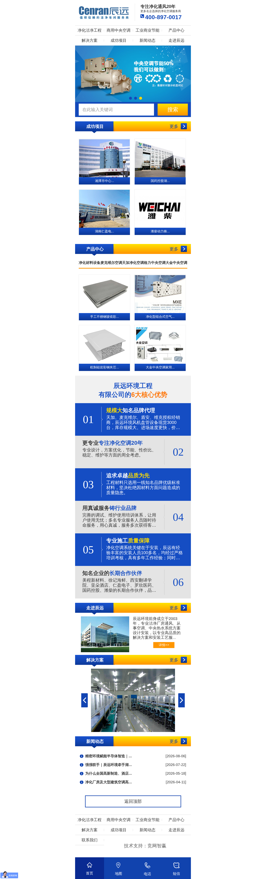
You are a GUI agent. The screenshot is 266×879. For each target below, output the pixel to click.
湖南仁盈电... (104, 231)
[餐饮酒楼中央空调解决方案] (133, 700)
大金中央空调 (176, 263)
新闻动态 (147, 40)
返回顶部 (133, 801)
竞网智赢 (156, 845)
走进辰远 (176, 40)
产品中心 (176, 30)
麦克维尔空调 (111, 263)
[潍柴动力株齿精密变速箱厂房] (160, 208)
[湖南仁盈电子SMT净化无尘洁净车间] (104, 208)
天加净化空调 (133, 263)
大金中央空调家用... (160, 367)
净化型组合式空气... (160, 317)
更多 (174, 126)
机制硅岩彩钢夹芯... (104, 367)
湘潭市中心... (104, 181)
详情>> (164, 645)
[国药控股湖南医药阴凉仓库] (160, 158)
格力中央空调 (155, 263)
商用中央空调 (118, 30)
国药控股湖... (160, 181)
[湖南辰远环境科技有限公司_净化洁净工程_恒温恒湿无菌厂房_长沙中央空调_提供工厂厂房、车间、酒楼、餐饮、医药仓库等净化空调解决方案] (104, 12)
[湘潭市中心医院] (104, 158)
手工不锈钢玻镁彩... (104, 317)
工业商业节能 (147, 30)
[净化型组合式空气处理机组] (160, 294)
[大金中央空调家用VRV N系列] (160, 344)
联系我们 (90, 840)
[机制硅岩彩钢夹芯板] (104, 344)
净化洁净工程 (90, 30)
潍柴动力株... (160, 231)
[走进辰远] (102, 633)
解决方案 (90, 40)
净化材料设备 (89, 263)
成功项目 (118, 40)
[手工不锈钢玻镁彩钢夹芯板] (104, 294)
